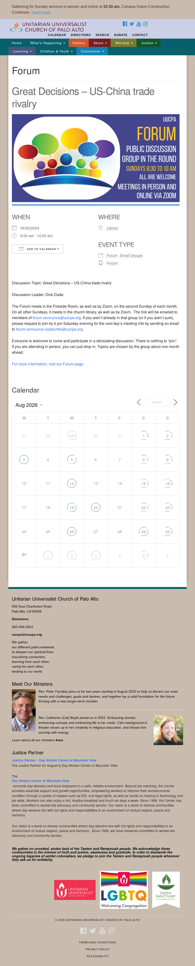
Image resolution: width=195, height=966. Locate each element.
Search (102, 35)
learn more (41, 12)
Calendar (57, 35)
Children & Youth (54, 51)
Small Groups (131, 255)
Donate (120, 35)
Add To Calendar (41, 249)
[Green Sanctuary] (167, 889)
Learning (20, 51)
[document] (97, 318)
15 (143, 483)
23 (168, 507)
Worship (122, 43)
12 (72, 483)
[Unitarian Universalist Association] (76, 889)
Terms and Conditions (97, 942)
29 (72, 435)
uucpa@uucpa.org (27, 634)
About (98, 43)
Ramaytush (109, 848)
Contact (140, 35)
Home (17, 43)
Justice (147, 43)
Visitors (78, 43)
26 (72, 531)
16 (168, 483)
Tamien (86, 848)
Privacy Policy (98, 949)
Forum (112, 255)
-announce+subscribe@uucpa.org (49, 329)
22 (143, 507)
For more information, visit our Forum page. (48, 364)
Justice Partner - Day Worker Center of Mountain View (54, 760)
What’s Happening (46, 43)
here (59, 740)
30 (168, 531)
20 (96, 507)
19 (72, 507)
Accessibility (98, 956)
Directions (81, 35)
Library (112, 228)
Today (157, 402)
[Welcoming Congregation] (125, 889)
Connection (91, 51)
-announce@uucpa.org (57, 317)
